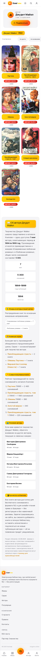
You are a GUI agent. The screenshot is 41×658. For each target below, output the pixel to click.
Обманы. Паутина (16, 360)
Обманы (11, 399)
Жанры (12, 655)
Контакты (5, 624)
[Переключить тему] (25, 3)
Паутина (11, 386)
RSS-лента (6, 634)
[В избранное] (17, 68)
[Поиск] (31, 3)
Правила (5, 619)
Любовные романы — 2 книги (17, 328)
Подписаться (22, 23)
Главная (4, 655)
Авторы (28, 655)
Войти (37, 655)
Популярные (6, 605)
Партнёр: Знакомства (10, 639)
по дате (23, 39)
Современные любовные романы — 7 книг (20, 322)
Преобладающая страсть (19, 354)
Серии (4, 596)
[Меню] (4, 3)
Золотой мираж (15, 406)
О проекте (6, 615)
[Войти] (36, 3)
